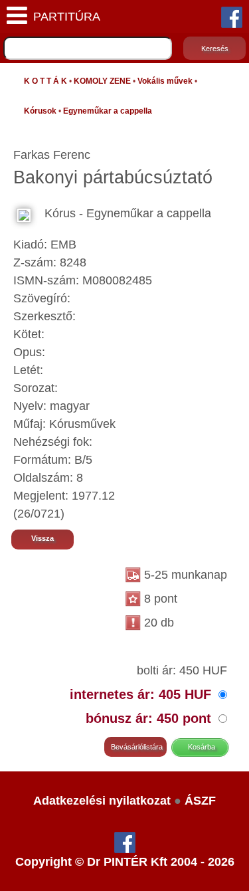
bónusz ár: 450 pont (150, 718)
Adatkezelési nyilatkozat (102, 800)
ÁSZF (200, 800)
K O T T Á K (45, 81)
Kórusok (40, 111)
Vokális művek (165, 81)
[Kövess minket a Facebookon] (231, 16)
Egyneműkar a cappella (107, 111)
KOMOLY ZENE (102, 81)
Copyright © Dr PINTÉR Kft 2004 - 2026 (124, 861)
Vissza (42, 538)
